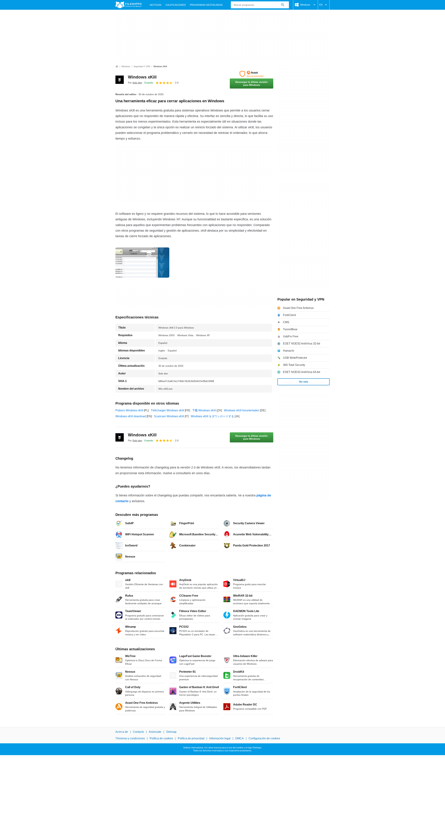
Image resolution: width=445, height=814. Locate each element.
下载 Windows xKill (204, 410)
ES (320, 4)
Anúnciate (155, 731)
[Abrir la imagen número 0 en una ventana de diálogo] (142, 262)
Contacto (138, 731)
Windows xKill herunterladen (241, 410)
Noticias (155, 4)
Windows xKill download (130, 416)
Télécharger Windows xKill (167, 410)
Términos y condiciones (130, 738)
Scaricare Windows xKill (169, 416)
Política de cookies (161, 738)
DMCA (239, 738)
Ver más (303, 381)
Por (135, 82)
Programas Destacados (206, 4)
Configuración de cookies (264, 738)
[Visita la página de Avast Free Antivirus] (251, 74)
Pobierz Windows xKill (129, 410)
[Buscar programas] (282, 4)
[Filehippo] (128, 5)
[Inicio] (116, 66)
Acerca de (121, 731)
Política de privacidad (191, 738)
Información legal (219, 738)
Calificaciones (175, 4)
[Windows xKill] (119, 80)
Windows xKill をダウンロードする (212, 416)
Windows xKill (142, 77)
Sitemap (171, 731)
